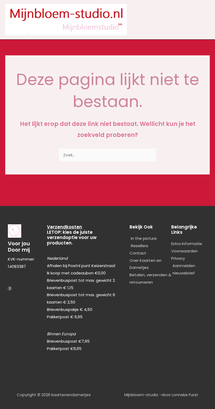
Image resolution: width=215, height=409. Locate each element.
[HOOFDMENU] (205, 20)
